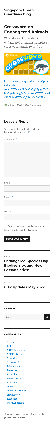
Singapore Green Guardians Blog (19, 12)
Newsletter (13, 394)
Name (8, 183)
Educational (14, 366)
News (10, 386)
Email (8, 197)
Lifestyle (12, 382)
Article (11, 342)
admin (11, 105)
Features (12, 370)
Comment (10, 139)
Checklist (12, 358)
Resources (13, 398)
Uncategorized (15, 402)
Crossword (36, 105)
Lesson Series (15, 378)
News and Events (16, 390)
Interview (12, 374)
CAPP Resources (16, 350)
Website (9, 211)
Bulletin (11, 346)
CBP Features (14, 354)
